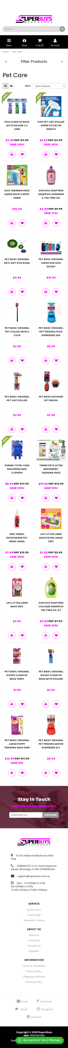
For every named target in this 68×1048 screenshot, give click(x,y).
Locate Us (34, 940)
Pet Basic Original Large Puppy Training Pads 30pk (17, 744)
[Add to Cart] (11, 154)
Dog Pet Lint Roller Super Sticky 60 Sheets (51, 126)
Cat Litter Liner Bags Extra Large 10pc (51, 538)
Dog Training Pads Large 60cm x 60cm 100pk (17, 194)
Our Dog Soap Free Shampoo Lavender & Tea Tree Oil (51, 194)
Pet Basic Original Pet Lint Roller (17, 398)
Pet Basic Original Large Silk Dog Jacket (51, 263)
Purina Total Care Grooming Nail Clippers (17, 469)
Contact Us (34, 945)
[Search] (62, 29)
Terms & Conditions (34, 966)
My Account (34, 909)
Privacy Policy (34, 971)
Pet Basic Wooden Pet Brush (51, 398)
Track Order (34, 915)
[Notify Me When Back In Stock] (45, 566)
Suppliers (34, 951)
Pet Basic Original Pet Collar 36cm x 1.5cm (17, 332)
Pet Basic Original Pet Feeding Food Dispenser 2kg (51, 332)
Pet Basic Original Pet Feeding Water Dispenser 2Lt (51, 744)
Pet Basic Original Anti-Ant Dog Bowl (17, 261)
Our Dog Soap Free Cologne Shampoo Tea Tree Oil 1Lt (51, 607)
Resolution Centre (34, 920)
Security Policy (34, 982)
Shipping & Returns (34, 976)
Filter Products (34, 62)
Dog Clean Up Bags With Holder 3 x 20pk (16, 126)
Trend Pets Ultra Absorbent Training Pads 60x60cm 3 (51, 471)
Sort (27, 85)
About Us (34, 935)
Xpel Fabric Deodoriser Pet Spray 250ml (17, 538)
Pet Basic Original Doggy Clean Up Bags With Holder (51, 675)
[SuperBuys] (34, 18)
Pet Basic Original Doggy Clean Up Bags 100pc (17, 675)
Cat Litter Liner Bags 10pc (17, 605)
